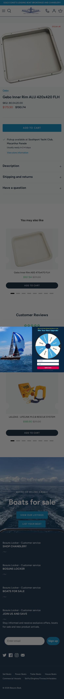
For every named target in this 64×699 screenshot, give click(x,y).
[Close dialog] (1, 328)
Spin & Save (48, 367)
